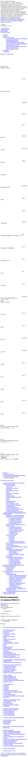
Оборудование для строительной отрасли (16, 46)
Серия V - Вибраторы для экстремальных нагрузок (15, 581)
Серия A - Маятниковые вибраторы (18, 575)
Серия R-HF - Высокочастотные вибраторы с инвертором (17, 578)
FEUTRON (12, 18)
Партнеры (5, 50)
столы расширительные (15, 562)
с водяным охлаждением (15, 519)
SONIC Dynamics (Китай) (15, 550)
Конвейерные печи (11, 501)
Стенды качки (9, 544)
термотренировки (10, 506)
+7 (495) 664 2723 (5, 28)
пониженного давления (12, 488)
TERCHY (3, 18)
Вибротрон (3, 19)
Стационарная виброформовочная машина (16, 591)
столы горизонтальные (14, 563)
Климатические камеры (12, 39)
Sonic (2, 20)
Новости (5, 36)
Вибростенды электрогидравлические (15, 524)
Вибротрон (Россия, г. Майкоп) (16, 554)
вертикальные (9, 568)
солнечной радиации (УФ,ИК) (13, 497)
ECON (12, 20)
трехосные (11, 540)
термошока (9, 494)
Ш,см (10, 426)
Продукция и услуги (8, 37)
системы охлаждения (14, 561)
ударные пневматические (15, 527)
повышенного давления (12, 490)
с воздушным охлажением (15, 518)
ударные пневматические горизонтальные (15, 531)
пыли (7, 499)
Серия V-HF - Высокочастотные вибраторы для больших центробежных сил (17, 584)
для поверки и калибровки (15, 522)
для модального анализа (15, 520)
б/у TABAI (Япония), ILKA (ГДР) (14, 511)
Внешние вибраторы (11, 574)
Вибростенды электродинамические (15, 516)
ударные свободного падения (16, 529)
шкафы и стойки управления (16, 558)
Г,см (10, 454)
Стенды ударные (10, 525)
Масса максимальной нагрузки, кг (9, 298)
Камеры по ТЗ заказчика (12, 510)
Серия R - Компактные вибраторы (17, 576)
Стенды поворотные (11, 535)
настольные (9, 489)
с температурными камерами (16, 541)
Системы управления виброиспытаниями (16, 43)
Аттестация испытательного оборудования (16, 38)
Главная (5, 34)
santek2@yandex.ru (5, 29)
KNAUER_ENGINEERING (17, 19)
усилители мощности (14, 559)
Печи (7, 492)
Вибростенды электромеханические (15, 515)
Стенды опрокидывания (12, 545)
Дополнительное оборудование (14, 557)
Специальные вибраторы (15, 587)
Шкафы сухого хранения (12, 493)
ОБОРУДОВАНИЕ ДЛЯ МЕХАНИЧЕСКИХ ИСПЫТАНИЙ (15, 42)
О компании (6, 51)
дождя (7, 498)
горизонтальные (10, 567)
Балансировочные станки (12, 45)
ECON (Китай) (13, 552)
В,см (9, 440)
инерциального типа (14, 523)
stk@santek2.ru (4, 30)
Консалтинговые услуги (12, 49)
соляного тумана (10, 495)
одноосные (12, 536)
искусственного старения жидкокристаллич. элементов (13, 504)
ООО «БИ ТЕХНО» (14, 553)
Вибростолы (9, 572)
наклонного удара (13, 533)
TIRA (9, 20)
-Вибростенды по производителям (14, 549)
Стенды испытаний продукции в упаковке (16, 546)
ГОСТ (2, 300)
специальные (9, 570)
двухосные (11, 538)
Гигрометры (9, 555)
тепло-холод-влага (10, 485)
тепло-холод (9, 486)
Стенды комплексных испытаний (14, 509)
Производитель (4, 66)
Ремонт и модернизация (12, 47)
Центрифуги (9, 548)
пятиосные (12, 537)
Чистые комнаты (10, 502)
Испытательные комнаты (12, 507)
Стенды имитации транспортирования (15, 542)
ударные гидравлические (15, 528)
